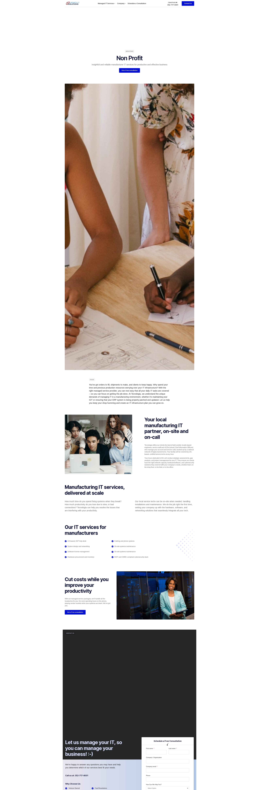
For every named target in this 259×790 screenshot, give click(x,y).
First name (149, 748)
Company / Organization (154, 757)
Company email (151, 766)
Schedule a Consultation (137, 3)
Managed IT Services (106, 3)
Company (120, 3)
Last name (172, 748)
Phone (148, 775)
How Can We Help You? (153, 784)
